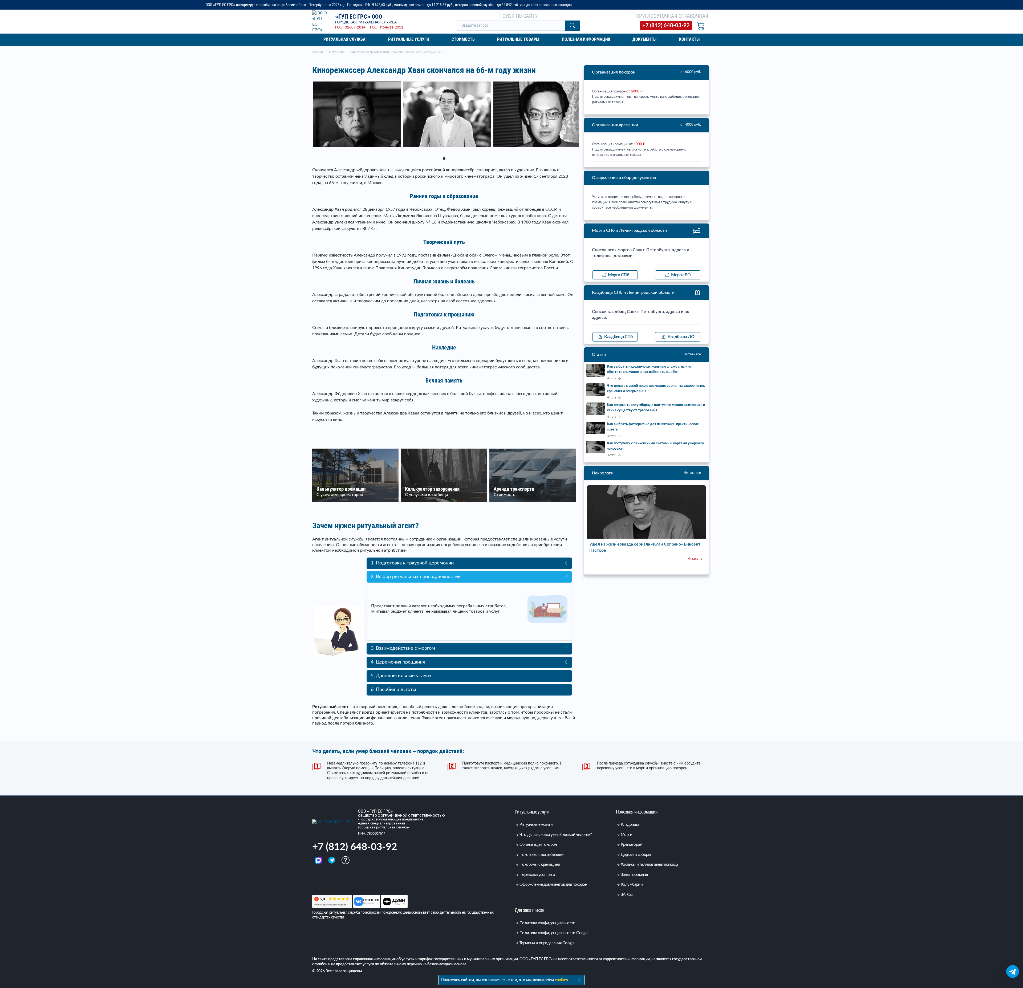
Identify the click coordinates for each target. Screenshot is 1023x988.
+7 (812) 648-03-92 (354, 847)
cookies (561, 979)
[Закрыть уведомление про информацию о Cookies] (579, 980)
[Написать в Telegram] (332, 860)
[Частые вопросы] (346, 860)
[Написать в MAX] (319, 860)
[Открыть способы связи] (1012, 971)
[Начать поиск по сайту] (572, 26)
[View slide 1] (444, 118)
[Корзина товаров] (701, 26)
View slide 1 (444, 158)
